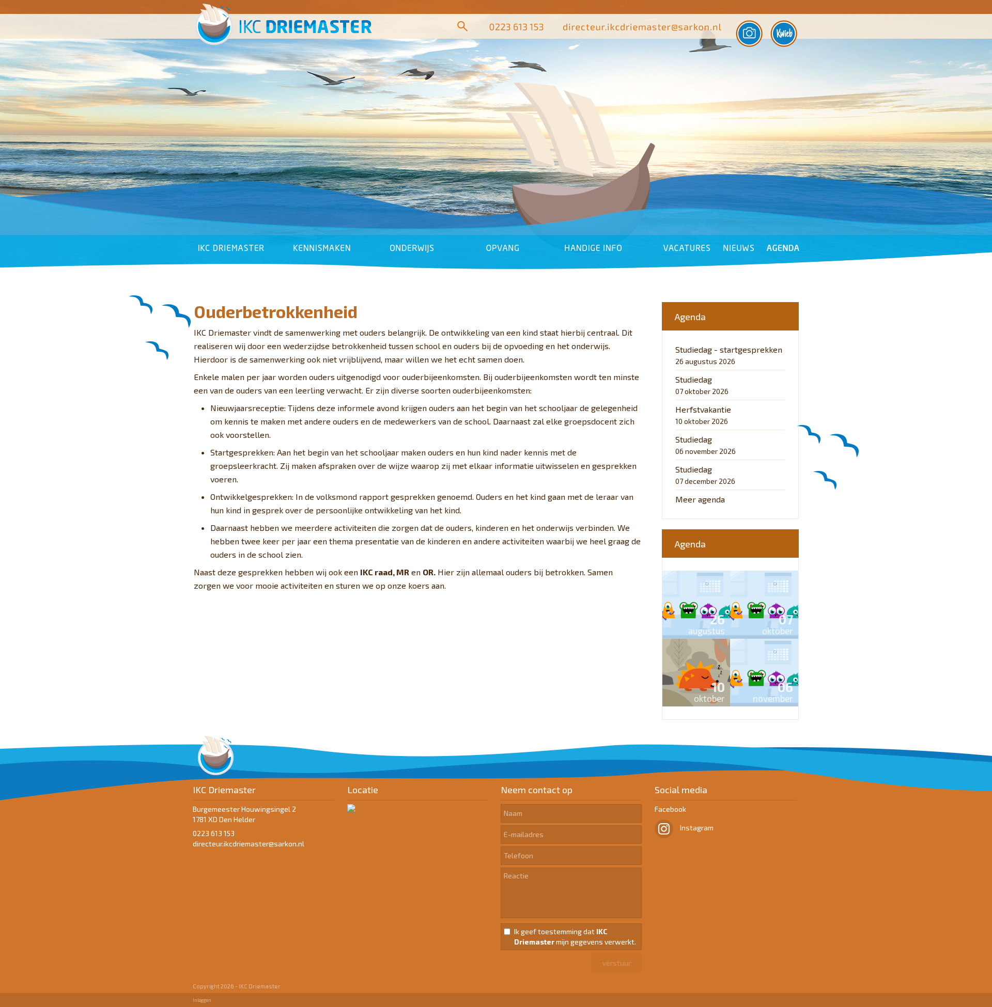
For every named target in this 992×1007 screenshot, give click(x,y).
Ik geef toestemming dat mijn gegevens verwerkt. (575, 936)
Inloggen (202, 1000)
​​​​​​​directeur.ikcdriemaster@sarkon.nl (248, 843)
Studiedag (693, 379)
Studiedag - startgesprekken (728, 349)
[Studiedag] (764, 605)
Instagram (696, 827)
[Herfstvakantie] (696, 673)
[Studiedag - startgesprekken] (696, 605)
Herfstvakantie (703, 409)
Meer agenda (700, 499)
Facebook (670, 809)
